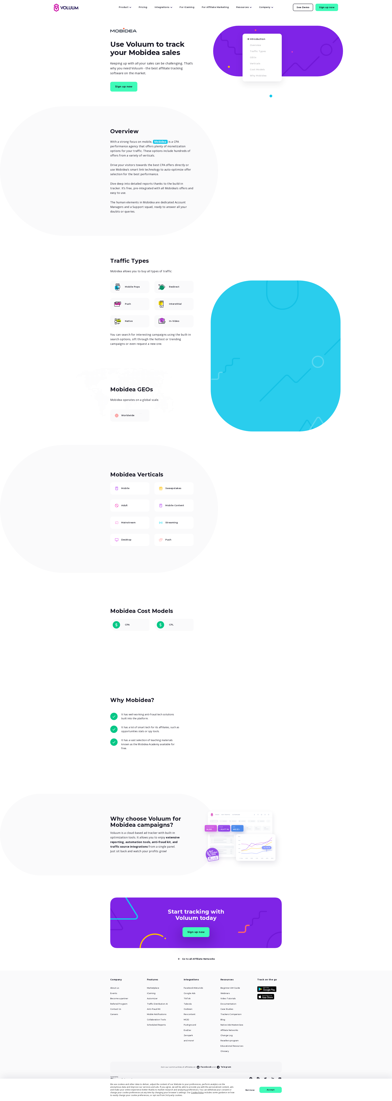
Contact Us (115, 1009)
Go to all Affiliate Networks (198, 959)
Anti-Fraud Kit (153, 1009)
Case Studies (227, 1009)
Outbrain (188, 1009)
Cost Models (257, 69)
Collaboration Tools (156, 1020)
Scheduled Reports (156, 1025)
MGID (186, 1020)
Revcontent (190, 1014)
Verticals (255, 63)
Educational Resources (232, 1046)
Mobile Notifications (156, 1014)
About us (114, 988)
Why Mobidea (258, 75)
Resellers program (230, 1041)
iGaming (151, 993)
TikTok (187, 998)
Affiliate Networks (229, 1030)
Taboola (188, 1004)
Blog (223, 1020)
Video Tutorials (228, 998)
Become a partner (119, 998)
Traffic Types (258, 51)
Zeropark (188, 1035)
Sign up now (326, 7)
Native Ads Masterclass (232, 1025)
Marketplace (153, 988)
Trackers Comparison (231, 1014)
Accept (270, 1090)
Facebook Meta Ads (193, 988)
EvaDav (187, 1030)
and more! (189, 1041)
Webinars (225, 993)
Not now (249, 1090)
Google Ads (189, 993)
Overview (255, 45)
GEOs (253, 57)
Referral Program (118, 1004)
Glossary (225, 1051)
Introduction (257, 39)
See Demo (303, 7)
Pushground (190, 1025)
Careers (114, 1014)
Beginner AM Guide (230, 988)
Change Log (227, 1035)
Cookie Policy (197, 1092)
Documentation (228, 1004)
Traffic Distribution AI (157, 1004)
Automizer (152, 998)
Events (113, 993)
